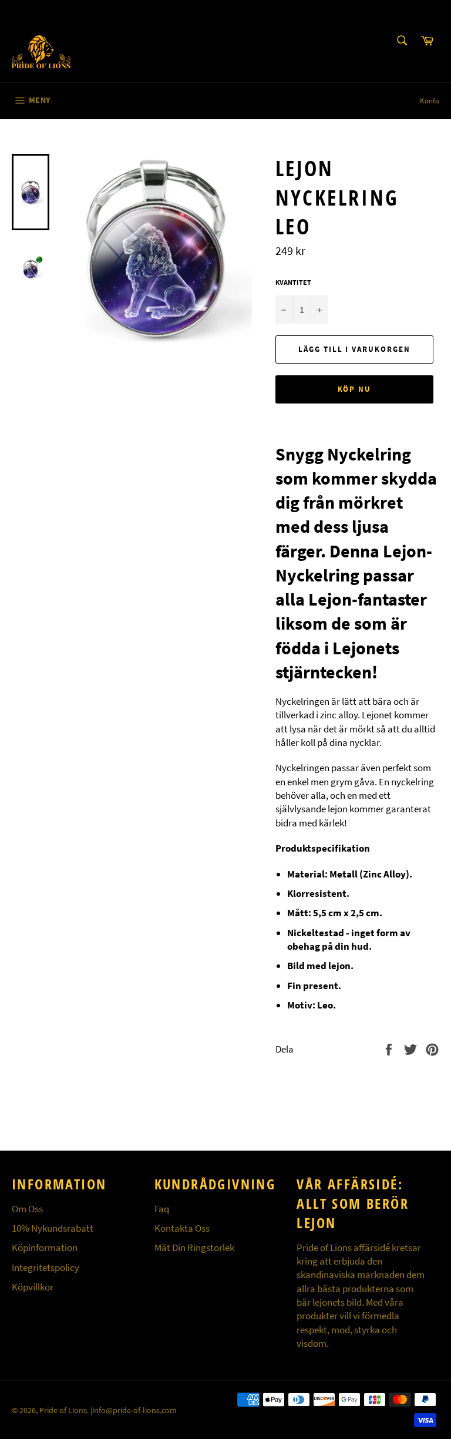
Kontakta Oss (182, 1228)
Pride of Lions (63, 1411)
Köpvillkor (32, 1286)
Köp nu (355, 389)
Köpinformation (45, 1247)
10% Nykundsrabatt (52, 1228)
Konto (429, 101)
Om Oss (27, 1208)
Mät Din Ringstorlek (194, 1247)
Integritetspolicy (45, 1267)
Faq (161, 1208)
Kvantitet (293, 282)
